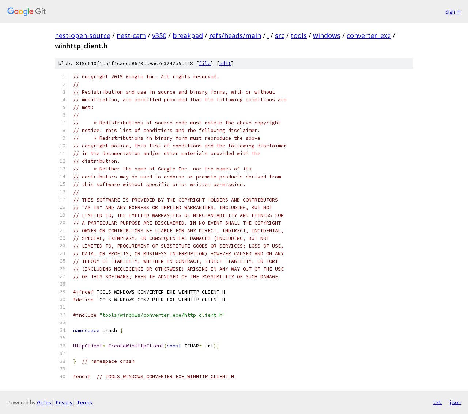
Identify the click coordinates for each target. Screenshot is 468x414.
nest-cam (131, 35)
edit (225, 63)
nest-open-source (82, 35)
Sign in (453, 11)
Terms (84, 402)
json (455, 402)
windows (326, 35)
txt (437, 402)
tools (299, 35)
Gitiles (44, 402)
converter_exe (369, 35)
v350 (159, 35)
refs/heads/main (235, 35)
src (279, 35)
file (205, 63)
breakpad (188, 35)
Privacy (64, 402)
